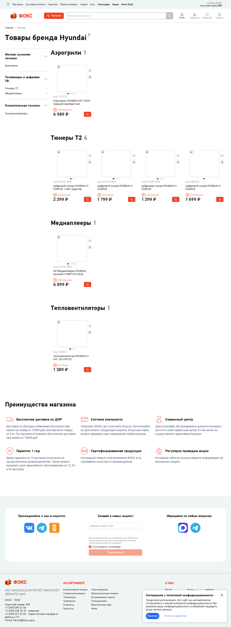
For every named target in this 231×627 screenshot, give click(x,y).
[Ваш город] (7, 4)
